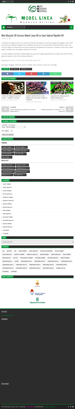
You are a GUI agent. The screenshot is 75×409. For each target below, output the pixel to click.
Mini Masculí (14, 69)
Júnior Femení (7, 204)
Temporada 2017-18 (21, 264)
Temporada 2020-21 (61, 264)
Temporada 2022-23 (21, 268)
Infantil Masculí (8, 200)
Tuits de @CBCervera (7, 315)
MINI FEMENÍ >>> (7, 157)
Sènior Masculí (7, 227)
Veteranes (6, 230)
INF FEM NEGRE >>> (8, 154)
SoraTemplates (29, 406)
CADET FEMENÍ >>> (7, 150)
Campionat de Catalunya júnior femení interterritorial (59, 97)
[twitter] (71, 1)
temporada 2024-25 (48, 268)
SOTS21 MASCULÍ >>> (8, 168)
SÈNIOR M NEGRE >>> (8, 165)
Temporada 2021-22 (7, 268)
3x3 (15, 251)
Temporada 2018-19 (34, 264)
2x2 (3, 251)
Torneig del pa (60, 268)
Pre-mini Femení (8, 217)
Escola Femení (7, 190)
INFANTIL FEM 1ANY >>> (22, 150)
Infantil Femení (8, 197)
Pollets (15, 258)
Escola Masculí (7, 194)
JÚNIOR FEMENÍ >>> (21, 147)
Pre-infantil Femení (26, 258)
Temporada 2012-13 (26, 261)
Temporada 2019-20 (48, 264)
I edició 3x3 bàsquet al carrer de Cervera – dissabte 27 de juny (11, 97)
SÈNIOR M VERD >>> (22, 165)
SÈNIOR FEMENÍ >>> (8, 147)
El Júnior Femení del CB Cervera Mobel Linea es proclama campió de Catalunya (36, 97)
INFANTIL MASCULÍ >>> (22, 171)
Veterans (5, 233)
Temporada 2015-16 (66, 261)
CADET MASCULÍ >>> (8, 171)
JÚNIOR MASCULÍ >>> (22, 168)
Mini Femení (6, 210)
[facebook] (73, 1)
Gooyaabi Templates (49, 406)
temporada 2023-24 (34, 268)
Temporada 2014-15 (26, 69)
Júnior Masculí (7, 207)
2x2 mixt (9, 251)
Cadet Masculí (7, 187)
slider (16, 261)
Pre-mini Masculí (8, 220)
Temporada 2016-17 (7, 264)
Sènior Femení (7, 223)
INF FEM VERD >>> (20, 154)
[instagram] (68, 1)
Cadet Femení (7, 184)
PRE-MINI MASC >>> (20, 174)
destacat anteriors (46, 251)
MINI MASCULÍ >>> (7, 174)
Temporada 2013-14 (39, 261)
